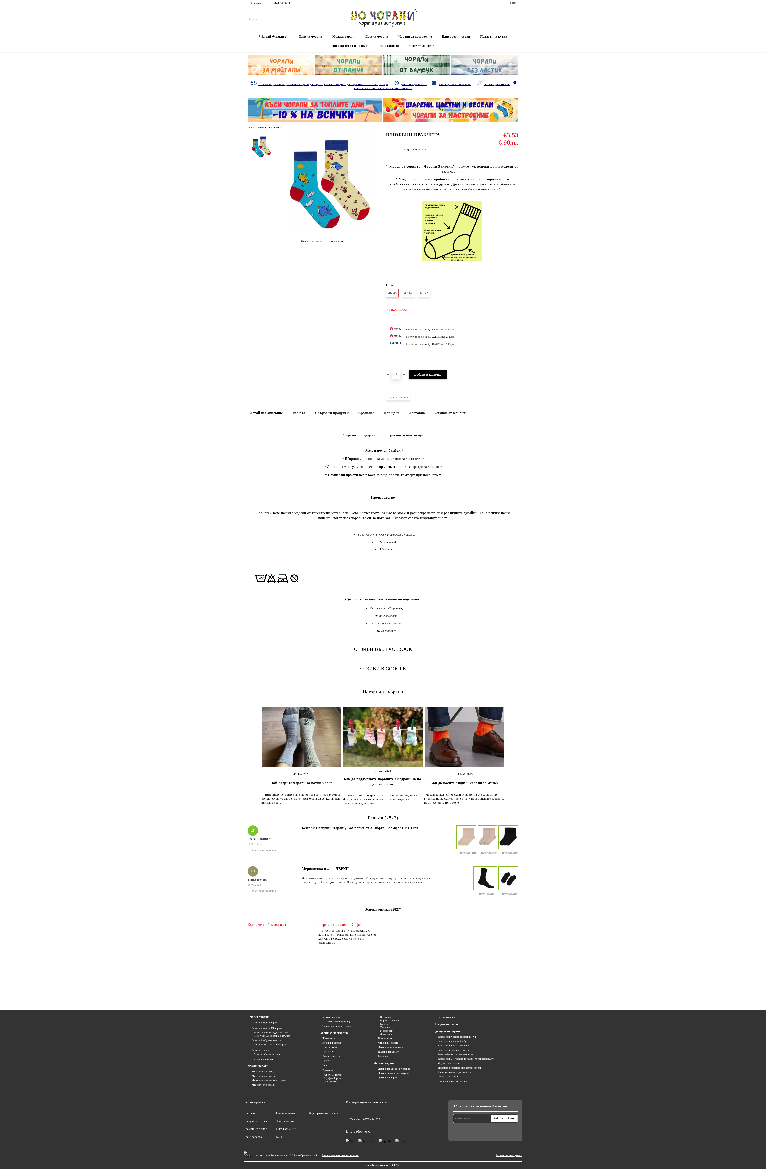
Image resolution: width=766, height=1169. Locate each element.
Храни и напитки (331, 1042)
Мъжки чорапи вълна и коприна (269, 1080)
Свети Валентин (333, 1074)
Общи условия (285, 1113)
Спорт (325, 1065)
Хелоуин (385, 1027)
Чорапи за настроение (415, 36)
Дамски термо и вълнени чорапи (269, 1044)
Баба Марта (330, 1081)
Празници (327, 1070)
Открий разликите (388, 1042)
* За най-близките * (274, 36)
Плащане (391, 413)
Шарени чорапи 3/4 (388, 1051)
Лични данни (285, 1121)
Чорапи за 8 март (389, 1020)
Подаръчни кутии (493, 36)
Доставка (417, 413)
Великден (385, 1017)
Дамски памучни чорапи (265, 1022)
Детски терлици (446, 1017)
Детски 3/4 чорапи (388, 1077)
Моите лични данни (509, 1155)
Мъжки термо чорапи (263, 1084)
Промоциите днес (255, 1128)
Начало (251, 127)
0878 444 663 (281, 3)
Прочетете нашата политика (340, 1155)
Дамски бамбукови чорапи (266, 1040)
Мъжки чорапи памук (263, 1071)
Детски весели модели (390, 1047)
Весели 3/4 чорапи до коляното (271, 1032)
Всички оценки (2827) (383, 909)
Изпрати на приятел (312, 241)
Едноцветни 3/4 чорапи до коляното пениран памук (466, 1058)
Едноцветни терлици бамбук (453, 1050)
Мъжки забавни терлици (337, 1021)
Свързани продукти (332, 413)
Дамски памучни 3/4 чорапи (267, 1028)
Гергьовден (386, 1030)
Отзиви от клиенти (451, 413)
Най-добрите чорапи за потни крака (301, 783)
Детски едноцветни (448, 1076)
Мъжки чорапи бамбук (264, 1076)
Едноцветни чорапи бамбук (453, 1041)
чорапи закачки (398, 397)
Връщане (366, 413)
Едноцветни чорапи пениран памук (457, 1036)
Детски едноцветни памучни (393, 1073)
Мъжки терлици (331, 1017)
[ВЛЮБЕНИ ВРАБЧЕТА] (329, 231)
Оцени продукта (336, 241)
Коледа (384, 1024)
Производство (253, 1136)
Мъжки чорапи (344, 36)
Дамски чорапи (310, 36)
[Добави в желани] (515, 337)
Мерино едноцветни (449, 1063)
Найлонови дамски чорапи (452, 1081)
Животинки (328, 1038)
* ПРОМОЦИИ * (421, 45)
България (383, 1056)
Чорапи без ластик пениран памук (456, 1054)
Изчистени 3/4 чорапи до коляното (273, 1035)
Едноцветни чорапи (447, 1031)
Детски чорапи (376, 36)
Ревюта (299, 413)
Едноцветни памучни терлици (454, 1045)
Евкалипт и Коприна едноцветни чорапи (459, 1067)
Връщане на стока (255, 1121)
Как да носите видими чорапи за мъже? (464, 783)
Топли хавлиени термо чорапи (454, 1072)
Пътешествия (329, 1047)
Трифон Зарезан (333, 1078)
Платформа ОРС (286, 1128)
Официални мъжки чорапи (336, 1026)
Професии (327, 1051)
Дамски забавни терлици (267, 1054)
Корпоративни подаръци (325, 1113)
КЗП (279, 1136)
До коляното (389, 45)
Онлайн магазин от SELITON (383, 1165)
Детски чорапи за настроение (394, 1068)
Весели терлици (331, 1056)
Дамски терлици (260, 1050)
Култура (326, 1060)
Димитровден (387, 1034)
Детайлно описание (266, 413)
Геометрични (385, 1038)
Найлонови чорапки (262, 1059)
